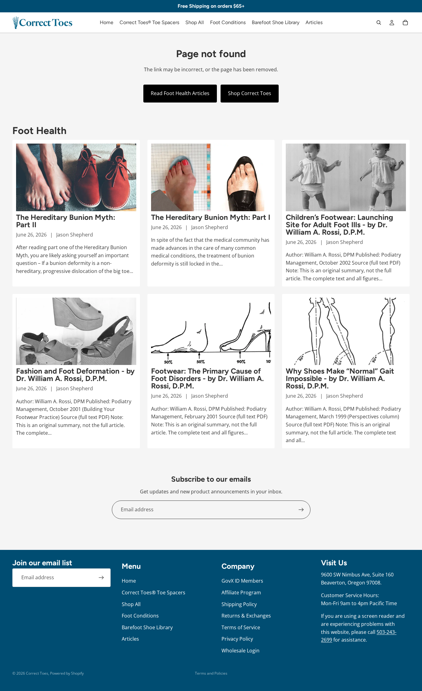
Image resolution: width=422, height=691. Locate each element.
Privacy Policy (237, 639)
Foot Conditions (140, 615)
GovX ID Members (242, 581)
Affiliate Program (241, 592)
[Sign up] (301, 509)
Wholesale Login (241, 650)
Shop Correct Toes (249, 93)
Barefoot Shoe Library (147, 627)
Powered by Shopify (67, 673)
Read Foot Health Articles (180, 93)
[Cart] (405, 22)
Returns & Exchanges (246, 615)
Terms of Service (241, 627)
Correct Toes (37, 673)
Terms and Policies (211, 673)
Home (129, 581)
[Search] (379, 22)
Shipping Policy (239, 604)
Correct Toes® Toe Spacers (153, 592)
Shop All (131, 604)
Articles (130, 639)
